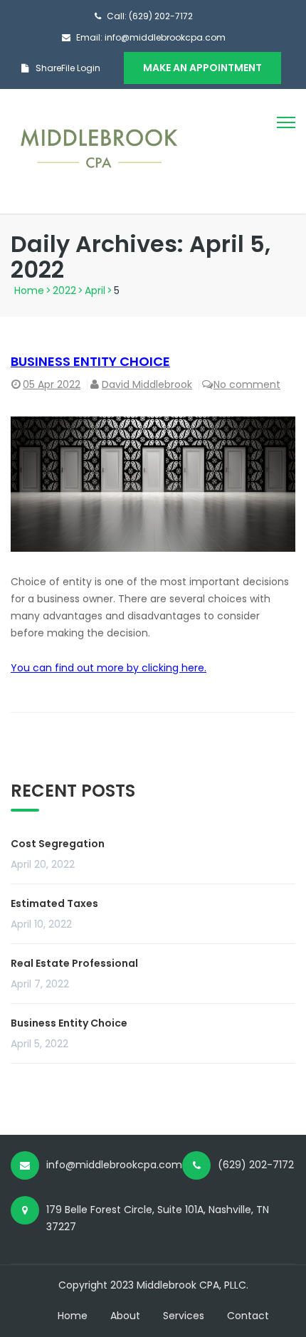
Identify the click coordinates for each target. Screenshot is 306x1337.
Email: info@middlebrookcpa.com (151, 37)
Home (29, 290)
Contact (248, 1316)
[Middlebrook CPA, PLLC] (100, 151)
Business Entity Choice (90, 361)
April (95, 290)
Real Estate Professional (74, 963)
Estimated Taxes (54, 903)
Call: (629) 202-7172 (150, 16)
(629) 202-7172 (256, 1165)
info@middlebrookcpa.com (114, 1165)
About (125, 1316)
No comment (246, 384)
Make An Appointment (202, 68)
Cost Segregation (58, 844)
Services (183, 1316)
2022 (64, 290)
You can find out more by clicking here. (108, 668)
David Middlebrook (147, 384)
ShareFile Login (68, 68)
